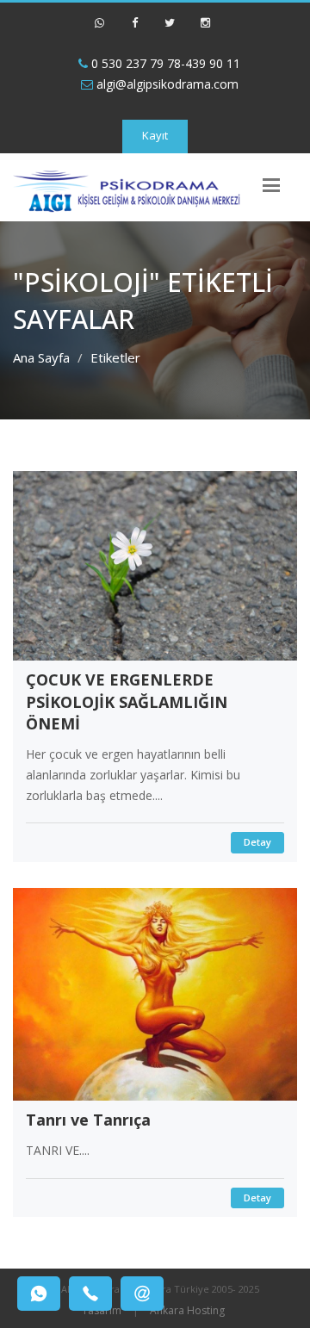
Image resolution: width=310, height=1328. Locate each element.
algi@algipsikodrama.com (166, 84)
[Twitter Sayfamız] (170, 30)
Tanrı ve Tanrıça (88, 1119)
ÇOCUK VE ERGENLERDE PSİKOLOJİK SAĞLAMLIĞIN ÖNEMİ (126, 701)
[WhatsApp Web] (99, 30)
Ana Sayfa (41, 357)
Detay (257, 841)
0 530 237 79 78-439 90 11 (164, 63)
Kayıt (155, 135)
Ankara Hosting (187, 1310)
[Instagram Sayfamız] (205, 30)
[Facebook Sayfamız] (134, 30)
